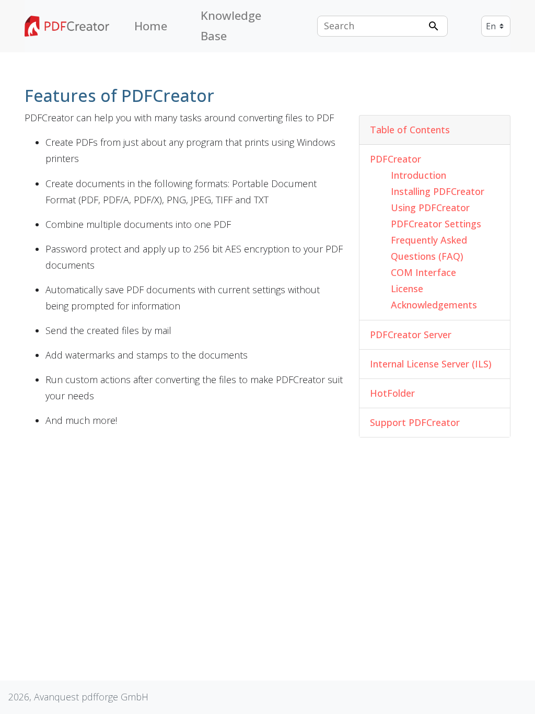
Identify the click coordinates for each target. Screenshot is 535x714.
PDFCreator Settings (436, 223)
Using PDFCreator (430, 207)
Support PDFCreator (415, 422)
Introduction (418, 175)
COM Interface (423, 272)
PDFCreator (395, 159)
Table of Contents (410, 129)
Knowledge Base (231, 25)
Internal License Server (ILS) (431, 364)
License (407, 288)
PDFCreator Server (410, 334)
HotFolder (392, 393)
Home (150, 26)
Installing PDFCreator (437, 191)
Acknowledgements (434, 304)
